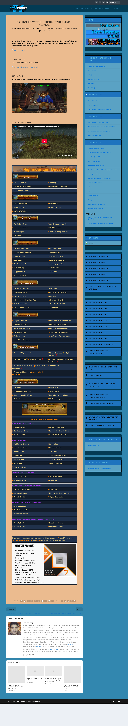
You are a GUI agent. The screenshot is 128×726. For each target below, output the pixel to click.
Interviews (85, 8)
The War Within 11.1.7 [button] (98, 269)
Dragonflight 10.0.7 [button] (98, 339)
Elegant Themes (20, 701)
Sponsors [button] (93, 238)
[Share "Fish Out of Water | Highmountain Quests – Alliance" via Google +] (28, 601)
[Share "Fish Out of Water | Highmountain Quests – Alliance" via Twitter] (25, 601)
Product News (104, 8)
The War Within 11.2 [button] (97, 263)
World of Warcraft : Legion (51, 28)
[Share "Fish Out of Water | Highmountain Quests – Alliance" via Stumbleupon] (45, 601)
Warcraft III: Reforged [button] (99, 462)
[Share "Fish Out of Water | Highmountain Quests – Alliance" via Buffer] (42, 601)
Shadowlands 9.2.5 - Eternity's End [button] (103, 368)
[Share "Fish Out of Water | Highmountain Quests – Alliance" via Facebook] (21, 601)
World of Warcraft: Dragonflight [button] (98, 352)
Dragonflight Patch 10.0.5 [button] (101, 345)
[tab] (103, 20)
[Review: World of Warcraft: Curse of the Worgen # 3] (16, 674)
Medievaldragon (24, 28)
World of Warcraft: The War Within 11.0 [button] (102, 288)
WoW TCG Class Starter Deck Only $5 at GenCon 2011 (71, 686)
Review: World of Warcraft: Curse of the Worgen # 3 (15, 686)
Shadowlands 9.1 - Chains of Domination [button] (102, 385)
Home (76, 8)
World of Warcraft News (68, 28)
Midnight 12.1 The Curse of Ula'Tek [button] (101, 59)
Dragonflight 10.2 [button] (97, 315)
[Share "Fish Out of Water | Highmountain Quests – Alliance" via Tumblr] (32, 601)
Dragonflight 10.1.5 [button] (98, 327)
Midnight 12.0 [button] (95, 142)
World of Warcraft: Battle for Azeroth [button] (103, 418)
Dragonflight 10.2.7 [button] (98, 303)
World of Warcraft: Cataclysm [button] (103, 439)
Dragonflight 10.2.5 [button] (98, 309)
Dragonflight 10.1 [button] (97, 333)
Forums (115, 8)
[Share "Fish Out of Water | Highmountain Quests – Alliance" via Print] (52, 601)
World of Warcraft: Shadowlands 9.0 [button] (98, 396)
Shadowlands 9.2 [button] (97, 375)
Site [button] (91, 20)
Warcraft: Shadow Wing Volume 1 (34, 679)
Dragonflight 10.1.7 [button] (98, 321)
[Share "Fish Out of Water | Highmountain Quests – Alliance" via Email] (49, 601)
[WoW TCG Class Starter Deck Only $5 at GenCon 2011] (72, 674)
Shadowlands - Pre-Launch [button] (101, 403)
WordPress (36, 701)
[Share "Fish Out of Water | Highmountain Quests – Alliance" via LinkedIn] (38, 601)
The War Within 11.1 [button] (97, 275)
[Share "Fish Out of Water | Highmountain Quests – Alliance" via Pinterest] (35, 601)
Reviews (94, 8)
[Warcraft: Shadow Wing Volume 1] (35, 671)
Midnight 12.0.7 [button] (95, 95)
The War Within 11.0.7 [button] (98, 281)
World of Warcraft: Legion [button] (102, 425)
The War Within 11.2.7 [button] (98, 257)
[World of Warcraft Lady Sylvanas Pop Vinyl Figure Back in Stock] (53, 671)
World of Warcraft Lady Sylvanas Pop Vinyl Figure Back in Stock (53, 680)
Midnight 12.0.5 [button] (95, 116)
